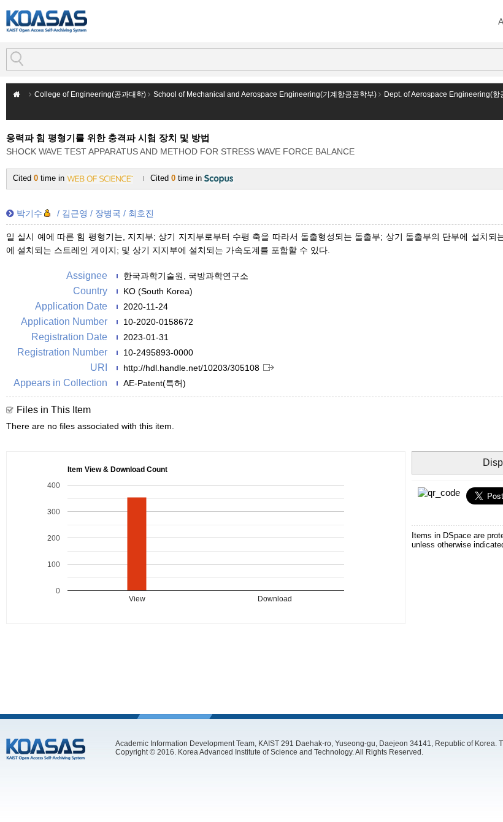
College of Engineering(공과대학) (90, 94)
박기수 (29, 213)
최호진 (141, 213)
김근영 (75, 213)
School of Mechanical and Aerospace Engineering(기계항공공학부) (265, 94)
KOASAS (46, 21)
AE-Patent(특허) (154, 383)
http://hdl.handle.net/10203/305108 (191, 368)
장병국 (108, 213)
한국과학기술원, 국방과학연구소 (185, 276)
